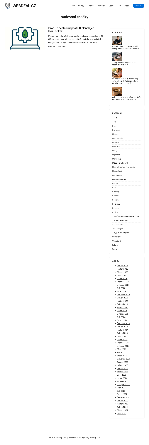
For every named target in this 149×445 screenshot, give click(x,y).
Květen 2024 (122, 330)
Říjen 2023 (121, 349)
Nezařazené (117, 175)
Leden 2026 (122, 278)
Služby (115, 212)
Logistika (116, 155)
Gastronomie (117, 138)
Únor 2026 (121, 275)
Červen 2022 (122, 401)
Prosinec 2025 (123, 282)
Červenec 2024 (123, 323)
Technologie (117, 229)
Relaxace (116, 204)
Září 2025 (121, 288)
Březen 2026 (122, 272)
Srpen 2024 (122, 320)
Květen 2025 (122, 301)
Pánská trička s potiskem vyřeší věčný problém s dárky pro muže (125, 47)
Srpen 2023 (122, 356)
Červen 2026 (122, 266)
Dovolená (116, 130)
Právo (114, 187)
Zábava (115, 245)
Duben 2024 (122, 333)
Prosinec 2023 (123, 343)
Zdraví (114, 249)
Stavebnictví (117, 224)
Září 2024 (121, 317)
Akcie (114, 118)
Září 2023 (121, 352)
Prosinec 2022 (123, 381)
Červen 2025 (122, 298)
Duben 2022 (122, 407)
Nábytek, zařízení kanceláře (123, 167)
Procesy (115, 192)
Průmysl (115, 196)
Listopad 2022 (123, 384)
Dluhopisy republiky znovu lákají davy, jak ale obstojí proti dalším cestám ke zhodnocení (125, 81)
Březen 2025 (122, 307)
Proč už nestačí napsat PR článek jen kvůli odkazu (71, 30)
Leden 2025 (122, 311)
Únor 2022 (121, 413)
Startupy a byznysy (120, 220)
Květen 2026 (122, 269)
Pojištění (116, 183)
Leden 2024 (122, 340)
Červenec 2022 (123, 397)
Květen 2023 (122, 365)
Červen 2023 (122, 362)
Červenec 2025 (123, 295)
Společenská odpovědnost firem (125, 216)
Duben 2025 (122, 304)
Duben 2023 (122, 368)
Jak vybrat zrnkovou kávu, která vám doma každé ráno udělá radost (126, 98)
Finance (115, 134)
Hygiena (115, 142)
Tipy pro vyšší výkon (120, 233)
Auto (114, 122)
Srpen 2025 (122, 291)
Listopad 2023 (123, 346)
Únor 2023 (121, 375)
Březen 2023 (122, 372)
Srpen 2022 (122, 394)
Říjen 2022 (121, 388)
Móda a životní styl (120, 163)
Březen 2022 (122, 410)
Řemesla (115, 208)
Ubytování (116, 237)
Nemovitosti (117, 171)
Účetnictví (116, 241)
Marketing (116, 159)
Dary (114, 126)
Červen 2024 (122, 327)
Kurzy (114, 150)
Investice (116, 146)
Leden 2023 (122, 378)
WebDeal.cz (24, 5)
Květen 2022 (122, 404)
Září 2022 (121, 391)
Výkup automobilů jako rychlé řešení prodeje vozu (124, 63)
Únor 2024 (121, 336)
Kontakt (139, 6)
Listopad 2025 (123, 285)
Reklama (51, 47)
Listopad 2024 (123, 314)
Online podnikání (119, 179)
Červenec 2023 (123, 359)
